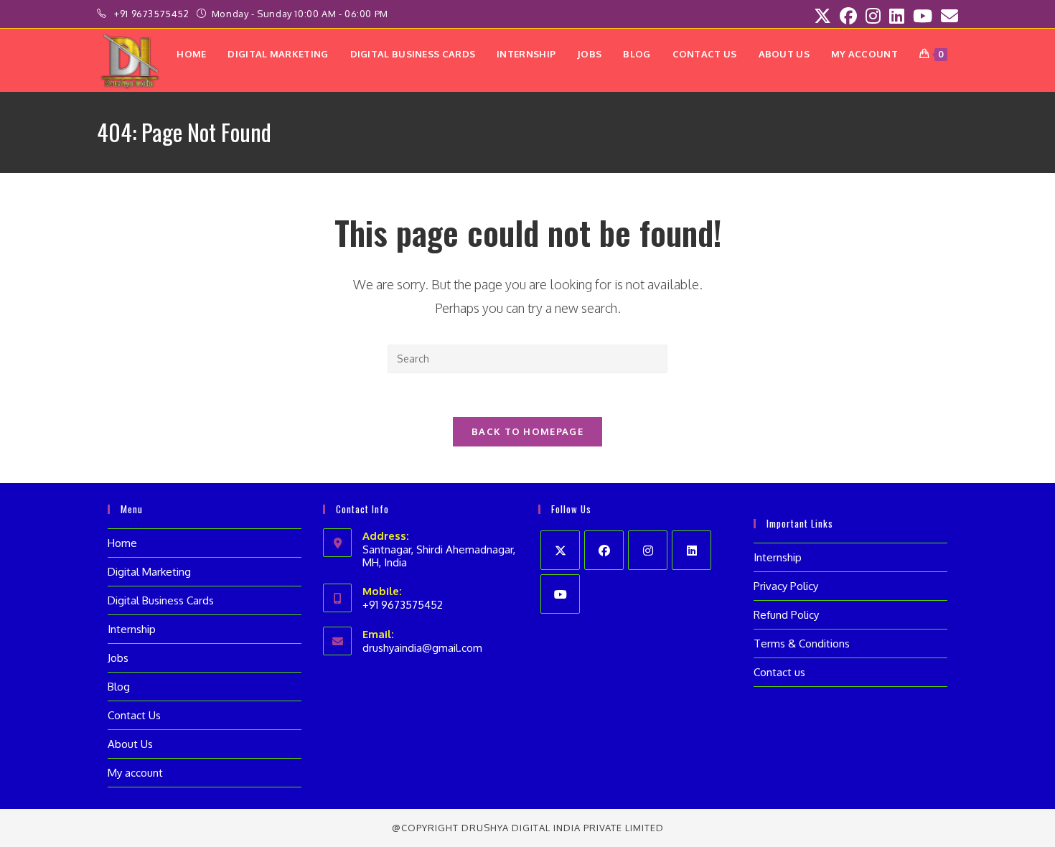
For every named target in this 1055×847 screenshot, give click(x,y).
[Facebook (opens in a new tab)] (848, 15)
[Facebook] (604, 550)
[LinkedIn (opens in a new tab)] (897, 15)
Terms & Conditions (802, 643)
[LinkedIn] (691, 550)
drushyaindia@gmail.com (422, 648)
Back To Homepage (527, 431)
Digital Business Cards (161, 600)
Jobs (118, 658)
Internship (132, 629)
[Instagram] (647, 550)
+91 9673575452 (153, 13)
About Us (130, 744)
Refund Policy (786, 615)
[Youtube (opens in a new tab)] (923, 15)
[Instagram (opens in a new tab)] (873, 15)
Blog (119, 686)
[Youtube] (560, 594)
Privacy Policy (786, 586)
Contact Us (134, 715)
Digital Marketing (149, 572)
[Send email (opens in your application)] (947, 15)
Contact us (779, 672)
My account (135, 773)
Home (122, 543)
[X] (560, 550)
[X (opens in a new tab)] (822, 15)
